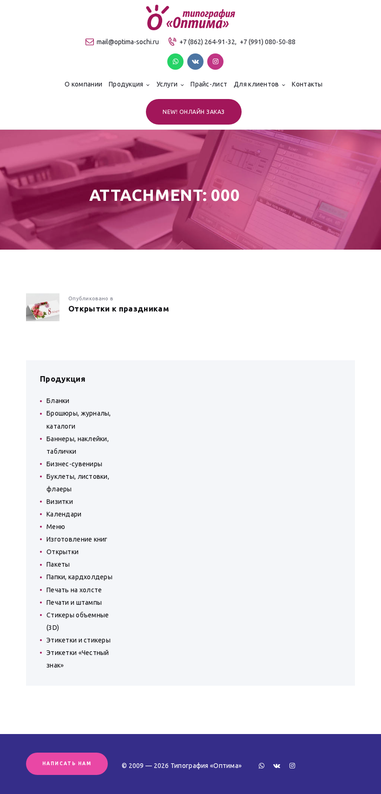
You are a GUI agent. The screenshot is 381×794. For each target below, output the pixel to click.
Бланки (58, 400)
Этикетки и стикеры (78, 640)
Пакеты (58, 564)
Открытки (62, 552)
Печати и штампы (74, 602)
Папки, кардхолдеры (79, 577)
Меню (55, 526)
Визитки (59, 501)
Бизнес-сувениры (74, 464)
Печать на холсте (74, 590)
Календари (64, 514)
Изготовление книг (77, 539)
